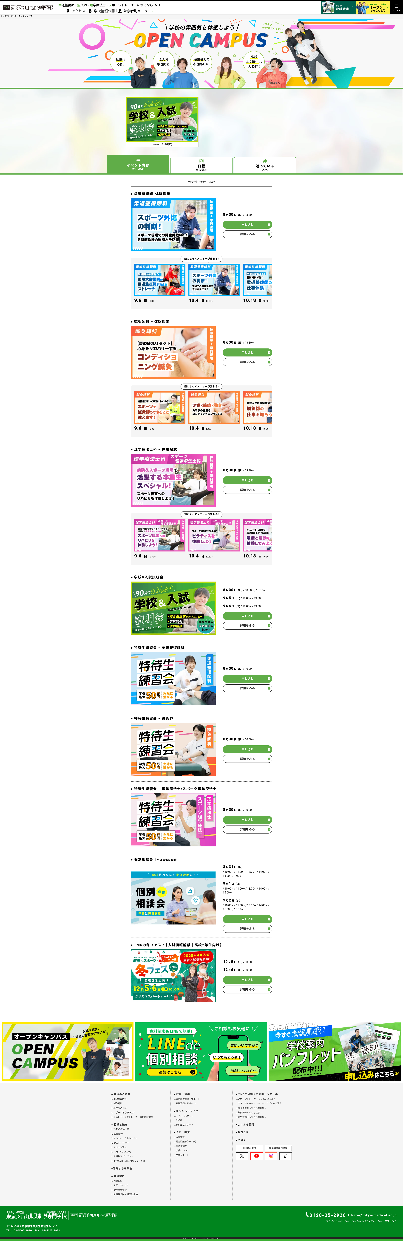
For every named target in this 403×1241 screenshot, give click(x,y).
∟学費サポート (181, 1155)
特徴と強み (121, 1124)
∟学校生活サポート (183, 1124)
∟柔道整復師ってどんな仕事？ (251, 1108)
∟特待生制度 (180, 1146)
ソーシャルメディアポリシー (367, 1221)
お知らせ (243, 1132)
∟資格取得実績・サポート (187, 1099)
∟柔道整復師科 (119, 1099)
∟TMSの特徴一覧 (120, 1129)
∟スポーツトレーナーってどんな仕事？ (255, 1099)
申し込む (248, 224)
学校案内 (119, 1176)
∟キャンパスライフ (183, 1115)
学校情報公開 (104, 11)
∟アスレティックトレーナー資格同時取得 (132, 1117)
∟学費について (181, 1150)
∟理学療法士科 (119, 1108)
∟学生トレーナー (120, 1143)
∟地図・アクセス (120, 1185)
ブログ (242, 1140)
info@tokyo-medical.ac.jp (374, 1215)
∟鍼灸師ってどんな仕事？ (249, 1112)
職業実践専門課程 (278, 1148)
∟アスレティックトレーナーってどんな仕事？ (259, 1103)
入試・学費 (183, 1132)
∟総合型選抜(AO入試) (185, 1141)
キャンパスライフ (187, 1111)
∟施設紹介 (116, 1181)
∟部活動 (178, 1120)
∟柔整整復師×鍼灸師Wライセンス (128, 1161)
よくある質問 (246, 1124)
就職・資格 (183, 1094)
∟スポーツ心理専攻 (121, 1152)
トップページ (7, 16)
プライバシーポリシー (338, 1221)
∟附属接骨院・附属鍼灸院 (124, 1194)
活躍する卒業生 (122, 1168)
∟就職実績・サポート (185, 1103)
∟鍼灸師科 (116, 1103)
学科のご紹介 (122, 1094)
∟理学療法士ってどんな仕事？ (251, 1117)
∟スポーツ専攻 (119, 1147)
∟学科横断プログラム (122, 1156)
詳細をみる (247, 234)
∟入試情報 (179, 1137)
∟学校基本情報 (119, 1190)
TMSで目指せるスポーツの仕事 (258, 1094)
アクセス (78, 11)
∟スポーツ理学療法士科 (123, 1112)
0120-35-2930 (327, 1215)
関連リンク (391, 1221)
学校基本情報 (249, 1148)
